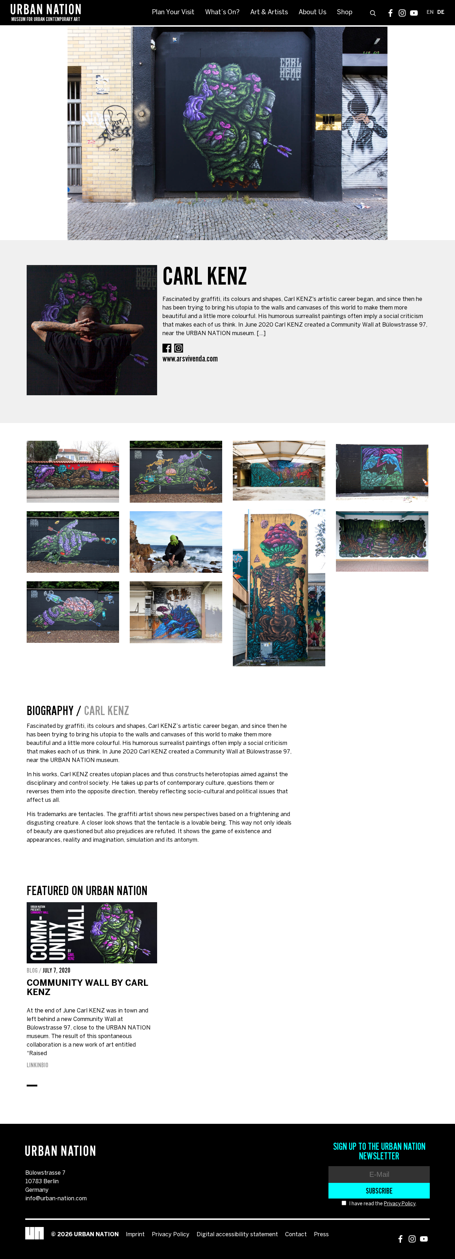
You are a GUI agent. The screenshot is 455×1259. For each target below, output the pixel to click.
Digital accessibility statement (237, 1234)
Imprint (135, 1234)
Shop (344, 13)
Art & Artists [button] (269, 13)
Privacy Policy (400, 1204)
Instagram (402, 13)
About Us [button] (312, 13)
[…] (261, 333)
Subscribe (379, 1190)
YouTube (414, 13)
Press (321, 1234)
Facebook (390, 13)
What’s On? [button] (222, 13)
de (440, 12)
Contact (296, 1234)
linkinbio (37, 1065)
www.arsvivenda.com (190, 358)
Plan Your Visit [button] (173, 13)
